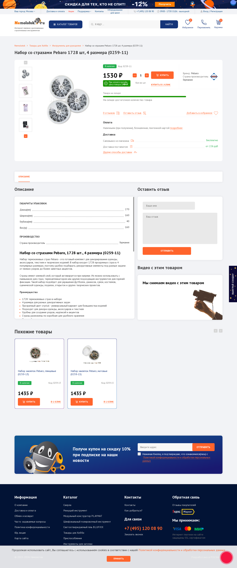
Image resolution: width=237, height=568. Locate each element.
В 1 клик (56, 401)
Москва (29, 11)
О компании (21, 505)
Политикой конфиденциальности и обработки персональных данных (176, 459)
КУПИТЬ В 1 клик (160, 84)
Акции (71, 11)
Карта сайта (21, 538)
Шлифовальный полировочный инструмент (87, 521)
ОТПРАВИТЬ (203, 447)
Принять (119, 558)
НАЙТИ (169, 24)
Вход (205, 11)
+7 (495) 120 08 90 (143, 528)
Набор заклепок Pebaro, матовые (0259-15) (89, 372)
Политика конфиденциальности (32, 527)
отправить (167, 250)
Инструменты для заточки (77, 543)
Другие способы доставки (117, 152)
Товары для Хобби (38, 45)
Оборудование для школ (115, 11)
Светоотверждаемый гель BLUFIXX (83, 527)
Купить (164, 75)
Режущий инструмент (75, 510)
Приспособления (72, 538)
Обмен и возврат (24, 516)
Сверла (67, 505)
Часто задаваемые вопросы (30, 521)
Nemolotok (20, 45)
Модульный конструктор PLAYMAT (82, 516)
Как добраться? (133, 510)
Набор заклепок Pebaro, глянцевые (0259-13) (37, 372)
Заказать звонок (133, 534)
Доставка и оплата (55, 11)
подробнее (176, 128)
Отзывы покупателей (184, 505)
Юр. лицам (20, 532)
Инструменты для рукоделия (66, 45)
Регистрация (216, 11)
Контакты (99, 11)
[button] (25, 136)
